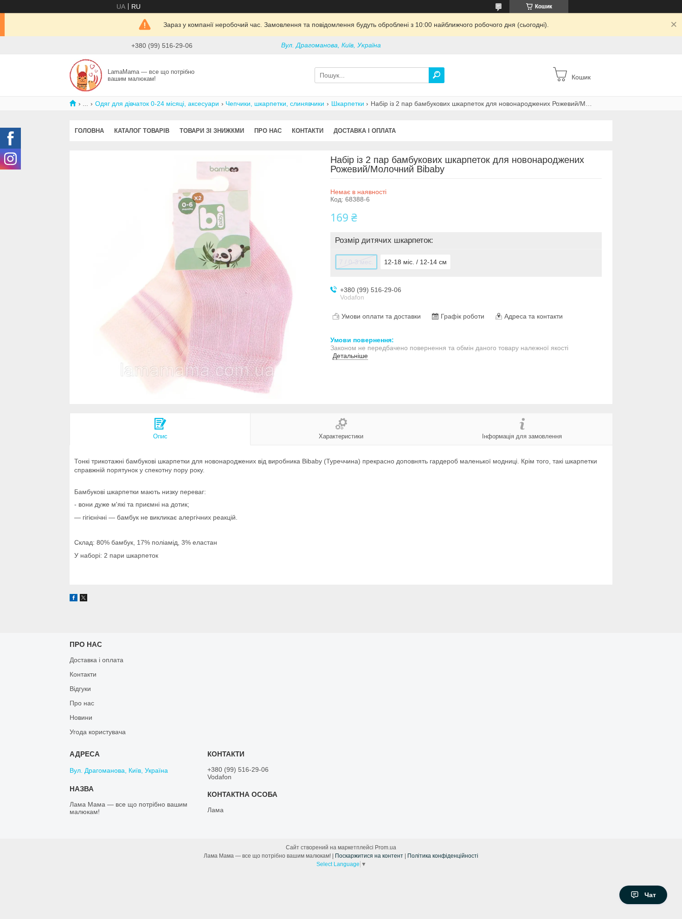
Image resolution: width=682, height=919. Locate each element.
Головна (89, 130)
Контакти (307, 130)
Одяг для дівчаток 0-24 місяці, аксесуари (157, 103)
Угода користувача (98, 732)
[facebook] (73, 599)
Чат (650, 895)
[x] (83, 599)
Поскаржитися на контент (369, 856)
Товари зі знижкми (212, 130)
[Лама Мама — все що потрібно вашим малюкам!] (86, 74)
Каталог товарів (141, 130)
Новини (81, 717)
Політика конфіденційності (442, 856)
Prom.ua (385, 847)
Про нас (268, 130)
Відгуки (80, 688)
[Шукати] (436, 75)
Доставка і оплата (365, 130)
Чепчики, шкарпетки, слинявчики (274, 103)
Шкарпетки (347, 103)
